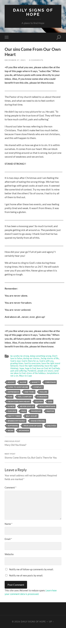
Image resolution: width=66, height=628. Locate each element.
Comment (10, 487)
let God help (54, 368)
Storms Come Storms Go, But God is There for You (31, 456)
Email (8, 538)
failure (43, 392)
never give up (27, 406)
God (50, 401)
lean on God (42, 368)
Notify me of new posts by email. (26, 575)
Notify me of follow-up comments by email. (31, 569)
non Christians (47, 406)
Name (8, 523)
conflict (38, 387)
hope (22, 368)
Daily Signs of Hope (33, 12)
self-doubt (31, 416)
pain (23, 411)
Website (9, 554)
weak (10, 430)
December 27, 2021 (15, 60)
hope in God (30, 368)
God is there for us (30, 361)
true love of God (32, 425)
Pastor (50, 411)
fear (10, 396)
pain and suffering (18, 370)
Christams (50, 382)
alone (23, 382)
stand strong (38, 421)
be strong (24, 356)
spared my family (16, 421)
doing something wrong (40, 356)
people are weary (45, 370)
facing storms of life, (50, 358)
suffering (13, 425)
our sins (12, 411)
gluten (39, 401)
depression (13, 392)
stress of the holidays (36, 373)
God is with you (46, 361)
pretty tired (14, 416)
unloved (51, 425)
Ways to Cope (25, 375)
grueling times (16, 363)
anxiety (36, 382)
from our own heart (19, 401)
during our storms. (31, 358)
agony (11, 382)
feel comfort (25, 396)
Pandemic (32, 370)
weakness (24, 430)
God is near (15, 361)
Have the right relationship (31, 365)
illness (11, 406)
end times (29, 392)
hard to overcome (32, 363)
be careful (14, 356)
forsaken (42, 396)
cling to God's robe (18, 387)
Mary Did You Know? (15, 443)
